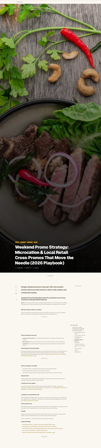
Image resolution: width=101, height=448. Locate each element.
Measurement (77, 342)
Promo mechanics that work (80, 335)
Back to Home (20, 1)
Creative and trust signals (79, 344)
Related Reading (78, 351)
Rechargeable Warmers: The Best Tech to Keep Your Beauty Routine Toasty (39, 424)
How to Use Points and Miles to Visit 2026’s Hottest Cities (35, 430)
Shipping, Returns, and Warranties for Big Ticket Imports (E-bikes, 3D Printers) (39, 426)
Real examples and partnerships (78, 337)
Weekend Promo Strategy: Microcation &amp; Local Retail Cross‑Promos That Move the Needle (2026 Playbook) (78, 329)
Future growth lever (78, 348)
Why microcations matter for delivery (80, 333)
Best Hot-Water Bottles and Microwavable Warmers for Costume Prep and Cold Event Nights (43, 428)
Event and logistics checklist (79, 340)
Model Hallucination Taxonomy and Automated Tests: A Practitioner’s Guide (39, 432)
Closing (76, 350)
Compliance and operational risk (80, 346)
